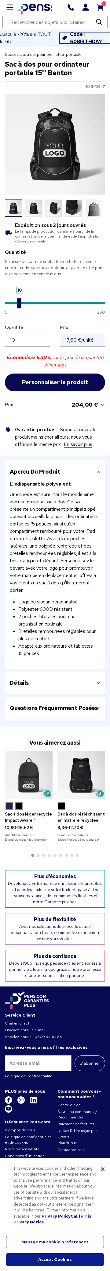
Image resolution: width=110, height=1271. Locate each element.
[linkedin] (33, 1102)
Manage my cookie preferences (55, 1242)
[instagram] (21, 1102)
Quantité (14, 327)
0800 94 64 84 (48, 1036)
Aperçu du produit (35, 471)
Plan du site (67, 1143)
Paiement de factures (75, 1124)
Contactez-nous (71, 1149)
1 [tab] (32, 855)
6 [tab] (60, 855)
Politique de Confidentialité (28, 1076)
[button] (9, 806)
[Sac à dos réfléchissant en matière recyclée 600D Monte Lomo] (81, 775)
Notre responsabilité (22, 1149)
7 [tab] (66, 855)
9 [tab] (77, 855)
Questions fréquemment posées (54, 707)
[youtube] (8, 1111)
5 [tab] (55, 855)
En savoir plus (78, 444)
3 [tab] (43, 855)
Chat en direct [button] (17, 1023)
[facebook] (9, 1102)
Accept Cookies (55, 1259)
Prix (64, 327)
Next (96, 208)
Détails (19, 682)
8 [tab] (71, 855)
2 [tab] (38, 855)
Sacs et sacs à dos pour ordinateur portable (43, 54)
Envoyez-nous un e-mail (25, 1030)
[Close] (102, 1169)
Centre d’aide (69, 1104)
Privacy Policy (56, 1216)
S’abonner (90, 1063)
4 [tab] (49, 855)
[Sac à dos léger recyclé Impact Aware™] (29, 775)
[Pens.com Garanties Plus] (27, 1000)
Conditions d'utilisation (25, 1155)
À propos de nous (20, 1130)
